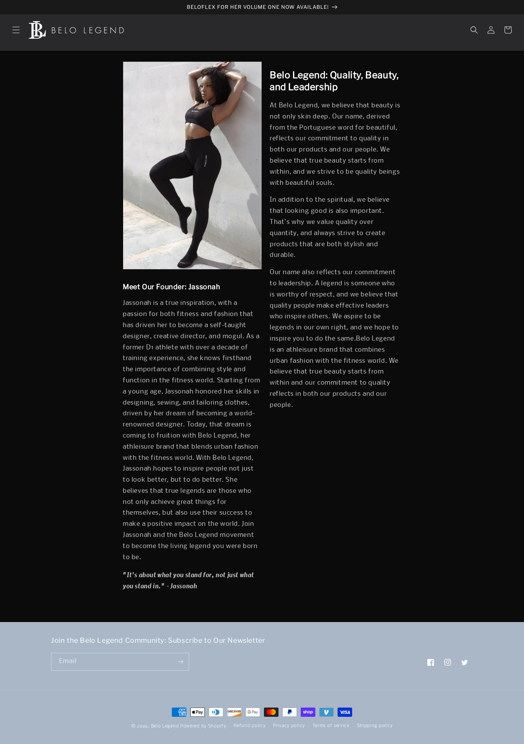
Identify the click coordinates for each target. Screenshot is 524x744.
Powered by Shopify (203, 726)
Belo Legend (165, 726)
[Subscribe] (180, 662)
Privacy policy (289, 726)
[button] (16, 29)
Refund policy (249, 726)
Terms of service (331, 726)
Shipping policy (375, 726)
